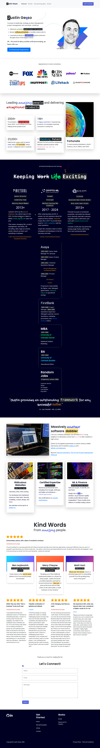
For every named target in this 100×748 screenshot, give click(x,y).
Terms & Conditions (88, 742)
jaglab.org (72, 446)
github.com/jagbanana (58, 448)
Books (49, 4)
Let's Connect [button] (88, 4)
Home (38, 721)
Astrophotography (40, 4)
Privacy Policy (77, 742)
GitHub (30, 4)
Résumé (24, 4)
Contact (38, 731)
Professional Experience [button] (19, 50)
